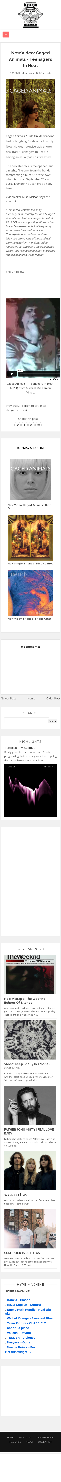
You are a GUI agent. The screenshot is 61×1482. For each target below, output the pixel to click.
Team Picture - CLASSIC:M (26, 1323)
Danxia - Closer (18, 1300)
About (29, 1442)
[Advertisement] (29, 881)
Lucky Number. (15, 184)
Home (31, 698)
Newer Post (8, 698)
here (9, 188)
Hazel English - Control (24, 1304)
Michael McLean (36, 388)
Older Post (53, 698)
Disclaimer (45, 1442)
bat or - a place (18, 1328)
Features (15, 1442)
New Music (25, 1437)
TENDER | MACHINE (20, 748)
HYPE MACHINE (18, 1291)
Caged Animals (15, 136)
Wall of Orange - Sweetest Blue (30, 1318)
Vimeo (30, 392)
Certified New (45, 1437)
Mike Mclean (30, 197)
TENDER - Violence (21, 1337)
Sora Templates (31, 1471)
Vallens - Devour (19, 1333)
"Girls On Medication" (40, 136)
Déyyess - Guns (18, 1342)
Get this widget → (18, 1352)
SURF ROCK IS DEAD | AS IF (23, 1253)
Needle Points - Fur (21, 1347)
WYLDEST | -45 (15, 1195)
